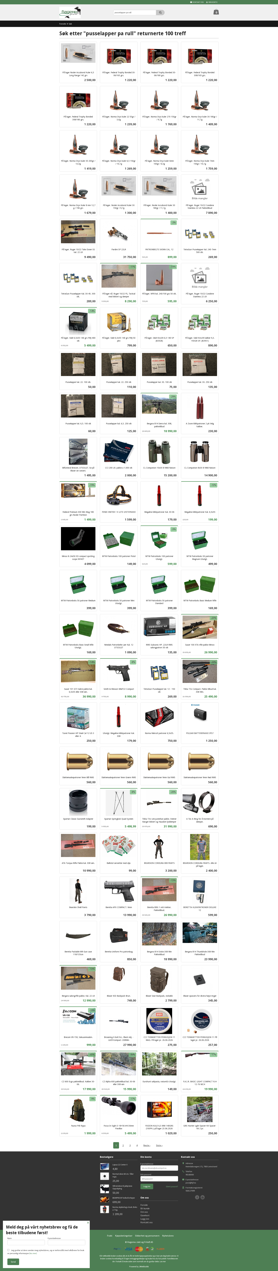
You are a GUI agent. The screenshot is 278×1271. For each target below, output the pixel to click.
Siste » (159, 1145)
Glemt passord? (172, 1186)
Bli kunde (145, 1208)
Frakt (109, 1235)
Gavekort (145, 1215)
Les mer (163, 1261)
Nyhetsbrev (168, 1235)
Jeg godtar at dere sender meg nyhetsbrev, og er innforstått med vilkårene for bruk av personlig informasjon (45, 1252)
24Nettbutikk (144, 1266)
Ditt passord (145, 1174)
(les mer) (33, 1253)
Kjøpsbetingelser (123, 1235)
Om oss (144, 1211)
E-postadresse (146, 1163)
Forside (62, 23)
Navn (9, 1238)
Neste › (146, 1145)
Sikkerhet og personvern (147, 1235)
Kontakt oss (146, 1222)
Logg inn (144, 1218)
